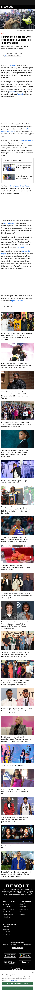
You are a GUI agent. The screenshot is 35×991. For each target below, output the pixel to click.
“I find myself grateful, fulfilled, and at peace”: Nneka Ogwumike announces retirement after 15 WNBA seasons (15, 539)
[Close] (33, 972)
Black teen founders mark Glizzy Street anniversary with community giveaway (23, 167)
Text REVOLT (7, 932)
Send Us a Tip (24, 909)
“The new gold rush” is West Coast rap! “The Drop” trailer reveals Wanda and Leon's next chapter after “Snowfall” (15, 654)
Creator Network (8, 914)
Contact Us (6, 929)
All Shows (6, 904)
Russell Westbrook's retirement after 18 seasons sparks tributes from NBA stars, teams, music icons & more (16, 874)
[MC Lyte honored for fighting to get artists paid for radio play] (17, 469)
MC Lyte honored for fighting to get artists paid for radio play (14, 482)
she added (20, 247)
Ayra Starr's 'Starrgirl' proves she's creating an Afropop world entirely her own (15, 791)
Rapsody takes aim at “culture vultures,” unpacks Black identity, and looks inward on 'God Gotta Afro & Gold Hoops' (16, 365)
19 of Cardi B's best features (12, 765)
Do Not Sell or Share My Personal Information (17, 983)
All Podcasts (7, 907)
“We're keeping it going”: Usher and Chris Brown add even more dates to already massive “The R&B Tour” (16, 711)
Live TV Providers (8, 909)
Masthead (23, 907)
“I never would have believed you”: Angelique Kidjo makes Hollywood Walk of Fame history (15, 567)
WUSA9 (12, 92)
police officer (11, 65)
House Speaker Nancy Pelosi (19, 186)
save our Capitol (8, 223)
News (3, 33)
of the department (27, 140)
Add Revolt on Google (13, 55)
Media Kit (22, 912)
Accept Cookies (17, 988)
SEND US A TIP (17, 948)
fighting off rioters (17, 301)
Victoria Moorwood (10, 53)
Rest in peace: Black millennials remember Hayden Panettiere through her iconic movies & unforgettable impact (16, 739)
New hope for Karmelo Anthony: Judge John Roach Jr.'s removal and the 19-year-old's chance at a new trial (16, 424)
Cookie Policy (14, 980)
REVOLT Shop (7, 934)
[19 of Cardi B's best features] (17, 753)
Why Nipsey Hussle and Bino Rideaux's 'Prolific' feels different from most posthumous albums (15, 820)
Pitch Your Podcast (9, 912)
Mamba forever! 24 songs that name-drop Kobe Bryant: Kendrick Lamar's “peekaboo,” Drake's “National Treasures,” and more (16, 336)
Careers (22, 914)
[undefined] (9, 167)
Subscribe (6, 927)
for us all (20, 94)
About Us (22, 904)
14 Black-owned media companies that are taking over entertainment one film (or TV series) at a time (16, 596)
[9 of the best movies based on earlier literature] (17, 834)
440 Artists (6, 917)
